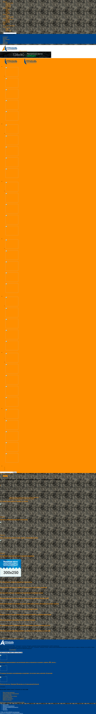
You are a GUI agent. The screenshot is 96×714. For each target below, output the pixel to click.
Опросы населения (7, 697)
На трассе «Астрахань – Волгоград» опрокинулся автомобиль (20, 110)
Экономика (5, 18)
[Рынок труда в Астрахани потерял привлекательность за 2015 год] (12, 281)
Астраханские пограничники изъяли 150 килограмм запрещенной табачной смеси (25, 88)
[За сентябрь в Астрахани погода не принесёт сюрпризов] (12, 155)
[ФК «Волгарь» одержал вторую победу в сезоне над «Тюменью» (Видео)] (12, 384)
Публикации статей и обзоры (10, 696)
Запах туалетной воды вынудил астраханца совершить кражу (19, 609)
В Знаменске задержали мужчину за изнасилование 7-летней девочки (22, 318)
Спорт (4, 23)
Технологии (8, 30)
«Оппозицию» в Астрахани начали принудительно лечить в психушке (22, 214)
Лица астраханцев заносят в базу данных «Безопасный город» (20, 145)
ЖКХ (7, 10)
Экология (8, 9)
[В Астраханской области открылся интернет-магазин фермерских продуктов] (12, 270)
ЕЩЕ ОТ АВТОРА (23, 501)
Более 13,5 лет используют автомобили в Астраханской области (21, 441)
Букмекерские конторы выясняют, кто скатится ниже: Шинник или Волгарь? (24, 407)
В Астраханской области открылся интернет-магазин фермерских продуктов (24, 271)
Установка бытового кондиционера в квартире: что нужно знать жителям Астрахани (26, 673)
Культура (8, 28)
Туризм (7, 11)
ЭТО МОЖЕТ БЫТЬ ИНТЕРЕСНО (9, 501)
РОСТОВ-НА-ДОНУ (19, 702)
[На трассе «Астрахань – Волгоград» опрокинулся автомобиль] (12, 109)
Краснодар (8, 6)
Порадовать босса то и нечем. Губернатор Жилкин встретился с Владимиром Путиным (27, 225)
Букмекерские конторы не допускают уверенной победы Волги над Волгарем (24, 374)
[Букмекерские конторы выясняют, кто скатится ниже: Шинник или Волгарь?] (12, 406)
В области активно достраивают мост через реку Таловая (17, 620)
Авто (4, 24)
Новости (5, 1)
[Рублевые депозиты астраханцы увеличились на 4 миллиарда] (12, 248)
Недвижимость (9, 19)
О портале (5, 36)
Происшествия (6, 21)
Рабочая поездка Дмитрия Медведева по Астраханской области (21, 192)
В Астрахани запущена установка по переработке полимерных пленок (21, 593)
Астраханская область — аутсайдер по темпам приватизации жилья (22, 99)
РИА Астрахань (4, 473)
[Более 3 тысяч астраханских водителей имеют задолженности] (12, 429)
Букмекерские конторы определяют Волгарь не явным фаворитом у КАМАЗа (24, 363)
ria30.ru (1, 584)
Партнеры (5, 42)
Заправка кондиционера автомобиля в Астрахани (12, 638)
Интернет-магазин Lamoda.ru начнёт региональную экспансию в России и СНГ (24, 598)
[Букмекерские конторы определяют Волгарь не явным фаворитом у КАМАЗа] (12, 362)
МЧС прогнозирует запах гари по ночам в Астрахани (18, 167)
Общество (5, 8)
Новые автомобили (10, 25)
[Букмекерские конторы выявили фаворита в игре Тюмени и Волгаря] (12, 395)
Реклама (8, 20)
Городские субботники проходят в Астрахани (17, 77)
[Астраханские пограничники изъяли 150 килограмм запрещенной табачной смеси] (12, 87)
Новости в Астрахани (8, 698)
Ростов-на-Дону (9, 3)
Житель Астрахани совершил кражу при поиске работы (19, 340)
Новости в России (7, 699)
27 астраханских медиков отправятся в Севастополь (16, 582)
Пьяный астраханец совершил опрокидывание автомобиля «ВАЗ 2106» (23, 329)
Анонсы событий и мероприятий (11, 693)
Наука (7, 29)
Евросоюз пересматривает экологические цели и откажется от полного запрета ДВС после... (28, 662)
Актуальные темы (7, 694)
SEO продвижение (14, 712)
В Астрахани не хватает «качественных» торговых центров (20, 293)
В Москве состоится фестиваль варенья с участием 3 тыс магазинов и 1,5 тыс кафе (25, 630)
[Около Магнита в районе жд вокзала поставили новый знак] (12, 462)
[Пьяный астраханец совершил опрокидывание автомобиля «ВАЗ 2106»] (12, 327)
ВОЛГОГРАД (3, 702)
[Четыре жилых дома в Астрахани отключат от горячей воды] (12, 177)
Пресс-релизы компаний (9, 692)
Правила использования (8, 706)
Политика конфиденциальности (10, 707)
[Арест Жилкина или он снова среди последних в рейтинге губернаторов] (12, 202)
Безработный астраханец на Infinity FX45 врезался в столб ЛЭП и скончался (23, 587)
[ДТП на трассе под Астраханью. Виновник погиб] (12, 120)
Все (6, 122)
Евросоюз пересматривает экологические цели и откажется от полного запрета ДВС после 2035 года (30, 419)
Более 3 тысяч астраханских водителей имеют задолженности (20, 430)
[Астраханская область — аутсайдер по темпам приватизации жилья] (12, 98)
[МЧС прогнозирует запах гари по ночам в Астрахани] (12, 166)
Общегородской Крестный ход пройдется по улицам (21, 498)
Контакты (5, 43)
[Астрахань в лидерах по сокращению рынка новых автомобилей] (12, 451)
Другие (4, 26)
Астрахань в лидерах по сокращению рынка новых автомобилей (21, 452)
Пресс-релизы (6, 39)
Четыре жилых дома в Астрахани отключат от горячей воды (20, 178)
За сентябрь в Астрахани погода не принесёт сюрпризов (19, 156)
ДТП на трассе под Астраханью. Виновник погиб (18, 121)
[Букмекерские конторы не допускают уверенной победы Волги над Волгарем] (12, 373)
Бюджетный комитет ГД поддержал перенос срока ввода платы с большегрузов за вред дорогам (29, 603)
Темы (4, 40)
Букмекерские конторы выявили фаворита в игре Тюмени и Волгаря (22, 396)
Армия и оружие (10, 16)
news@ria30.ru (12, 649)
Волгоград (8, 4)
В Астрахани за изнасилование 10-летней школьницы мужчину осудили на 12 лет (25, 625)
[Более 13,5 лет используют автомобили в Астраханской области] (12, 440)
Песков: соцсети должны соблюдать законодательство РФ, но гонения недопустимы (25, 614)
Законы (7, 15)
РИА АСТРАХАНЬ (5, 712)
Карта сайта (6, 704)
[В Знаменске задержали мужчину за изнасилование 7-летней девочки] (12, 316)
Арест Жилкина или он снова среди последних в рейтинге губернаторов (23, 203)
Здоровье (8, 13)
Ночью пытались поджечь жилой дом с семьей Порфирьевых (24, 497)
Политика (5, 14)
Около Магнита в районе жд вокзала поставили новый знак (20, 463)
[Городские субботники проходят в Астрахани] (12, 76)
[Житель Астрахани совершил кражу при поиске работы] (12, 338)
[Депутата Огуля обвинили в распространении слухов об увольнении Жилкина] (12, 235)
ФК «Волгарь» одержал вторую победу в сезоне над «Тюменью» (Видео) (23, 385)
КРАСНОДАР (10, 702)
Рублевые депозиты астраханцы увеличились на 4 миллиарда (20, 249)
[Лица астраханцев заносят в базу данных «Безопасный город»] (12, 144)
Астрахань (8, 5)
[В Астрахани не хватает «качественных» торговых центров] (12, 292)
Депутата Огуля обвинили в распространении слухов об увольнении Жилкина (25, 236)
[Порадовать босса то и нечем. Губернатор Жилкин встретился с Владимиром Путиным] (12, 224)
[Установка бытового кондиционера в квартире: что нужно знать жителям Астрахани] (3, 670)
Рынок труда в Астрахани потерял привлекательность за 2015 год (21, 282)
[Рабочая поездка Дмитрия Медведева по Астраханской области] (12, 191)
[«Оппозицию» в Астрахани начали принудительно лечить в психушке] (12, 213)
